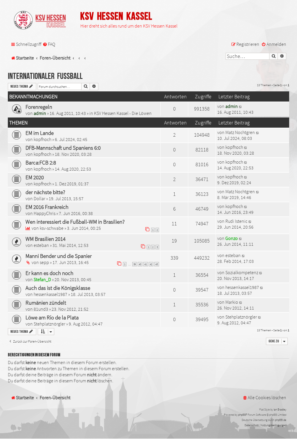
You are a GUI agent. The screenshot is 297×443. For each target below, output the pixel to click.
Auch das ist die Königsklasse (58, 287)
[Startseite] (42, 20)
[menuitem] (49, 44)
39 (134, 264)
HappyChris (44, 213)
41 (145, 264)
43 (156, 264)
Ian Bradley (280, 409)
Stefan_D (42, 279)
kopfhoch (42, 139)
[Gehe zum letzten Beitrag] (240, 106)
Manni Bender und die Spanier (59, 255)
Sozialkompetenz (241, 272)
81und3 (41, 309)
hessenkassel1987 (50, 294)
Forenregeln (39, 106)
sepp (44, 262)
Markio (231, 302)
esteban (41, 245)
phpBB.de (280, 420)
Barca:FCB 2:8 (41, 162)
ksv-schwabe (52, 228)
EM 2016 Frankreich (47, 206)
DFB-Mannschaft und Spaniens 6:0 (63, 147)
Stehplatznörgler (49, 324)
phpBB (242, 415)
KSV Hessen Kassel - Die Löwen (123, 113)
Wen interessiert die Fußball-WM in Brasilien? (75, 221)
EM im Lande (40, 132)
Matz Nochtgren (240, 132)
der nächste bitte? (45, 192)
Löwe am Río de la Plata (52, 317)
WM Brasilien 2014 (46, 238)
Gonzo (231, 238)
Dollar (39, 198)
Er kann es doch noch (49, 273)
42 (151, 264)
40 (140, 264)
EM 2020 (35, 177)
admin (40, 113)
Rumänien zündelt (46, 302)
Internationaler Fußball (45, 76)
